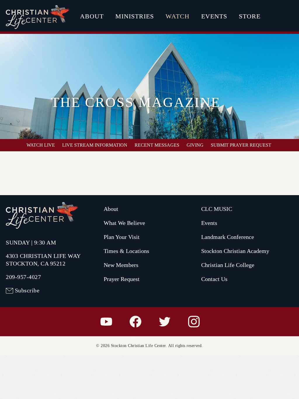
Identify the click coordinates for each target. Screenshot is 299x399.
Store (249, 16)
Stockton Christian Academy (235, 251)
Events (214, 16)
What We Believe (124, 223)
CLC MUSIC (216, 209)
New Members (121, 265)
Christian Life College (227, 265)
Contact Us (214, 279)
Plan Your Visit (122, 237)
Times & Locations (126, 251)
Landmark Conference (227, 237)
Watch (178, 16)
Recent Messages (157, 145)
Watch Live (41, 145)
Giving (195, 145)
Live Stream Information (94, 145)
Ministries (134, 16)
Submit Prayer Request (241, 145)
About (92, 16)
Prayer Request (122, 279)
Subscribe (27, 290)
